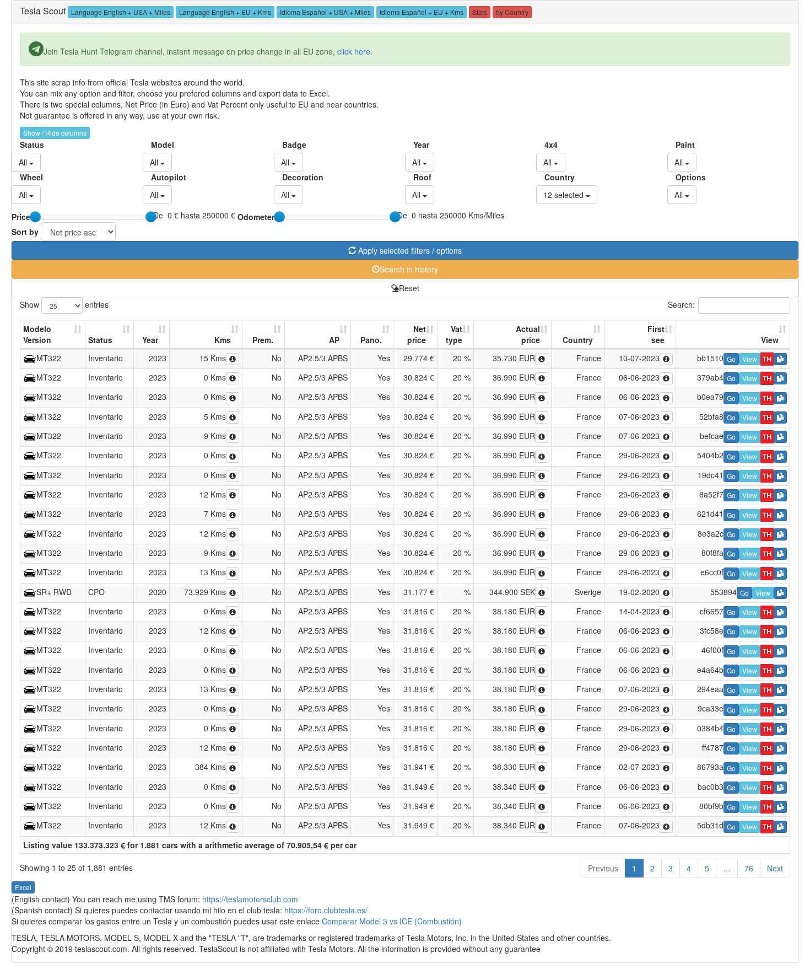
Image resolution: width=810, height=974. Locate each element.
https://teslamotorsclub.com (250, 899)
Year (417, 144)
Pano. (371, 339)
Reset (409, 287)
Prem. (262, 339)
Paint (680, 144)
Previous (603, 868)
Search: (681, 303)
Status (24, 144)
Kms (222, 339)
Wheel (24, 177)
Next (775, 868)
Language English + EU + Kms (225, 12)
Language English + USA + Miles (120, 12)
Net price (416, 334)
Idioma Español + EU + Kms (421, 12)
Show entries (64, 303)
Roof (417, 177)
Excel (23, 887)
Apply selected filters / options (409, 250)
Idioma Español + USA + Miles (325, 12)
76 (748, 868)
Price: (22, 216)
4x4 (548, 144)
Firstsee (656, 334)
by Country (512, 12)
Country (548, 177)
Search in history (409, 269)
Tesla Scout (43, 10)
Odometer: (257, 216)
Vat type (454, 334)
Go (731, 358)
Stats (479, 12)
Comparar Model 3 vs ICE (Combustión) (392, 921)
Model (155, 144)
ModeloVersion (37, 334)
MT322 (48, 357)
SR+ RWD (54, 591)
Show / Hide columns (55, 132)
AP (334, 339)
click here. (354, 51)
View (770, 339)
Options (680, 177)
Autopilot (155, 177)
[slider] (35, 216)
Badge (286, 144)
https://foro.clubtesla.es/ (326, 910)
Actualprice (528, 334)
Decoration (286, 177)
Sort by (25, 231)
